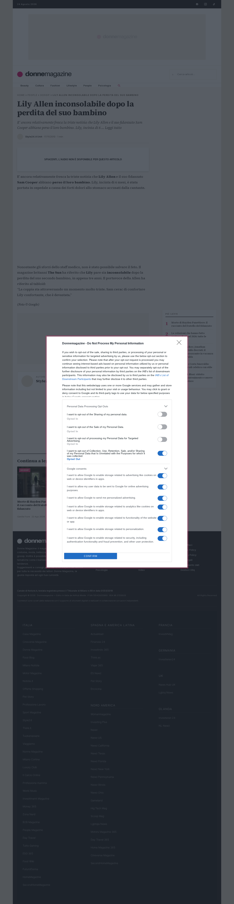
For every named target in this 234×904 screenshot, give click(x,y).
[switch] (162, 414)
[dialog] (117, 452)
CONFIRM (90, 556)
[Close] (180, 343)
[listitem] (117, 406)
